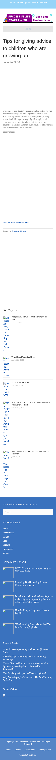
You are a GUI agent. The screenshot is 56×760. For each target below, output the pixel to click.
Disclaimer (29, 750)
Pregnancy (8, 549)
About (8, 750)
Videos (23, 231)
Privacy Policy (45, 750)
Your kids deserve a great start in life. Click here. (28, 2)
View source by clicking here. (16, 222)
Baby (5, 528)
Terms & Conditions (28, 755)
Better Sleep (8, 532)
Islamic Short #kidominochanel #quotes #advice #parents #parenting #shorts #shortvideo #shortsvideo (25, 666)
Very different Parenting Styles (23, 357)
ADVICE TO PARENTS (20, 383)
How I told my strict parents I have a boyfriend (24, 673)
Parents (15, 231)
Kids (5, 540)
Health (6, 536)
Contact (18, 750)
